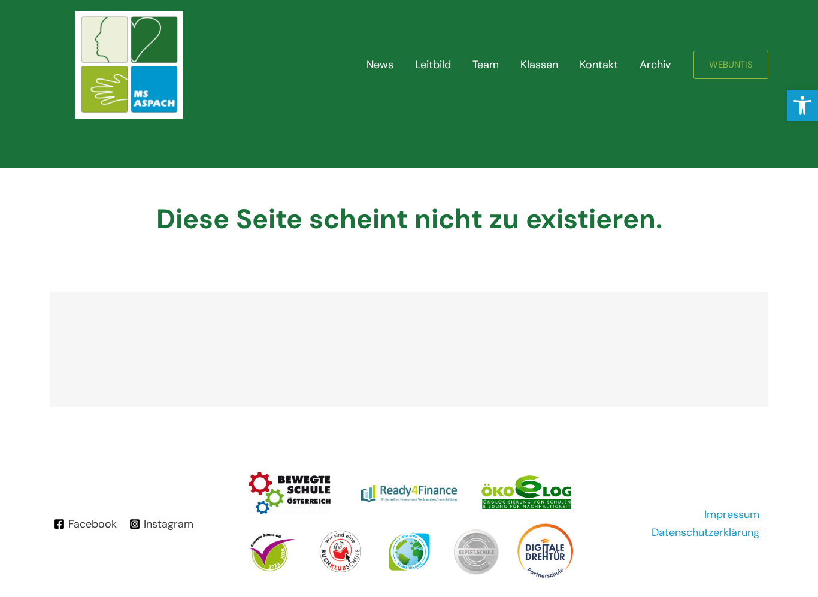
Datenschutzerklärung (705, 532)
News (379, 64)
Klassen (539, 64)
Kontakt (599, 64)
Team (485, 64)
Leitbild (433, 64)
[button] (802, 105)
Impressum (731, 514)
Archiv (655, 64)
